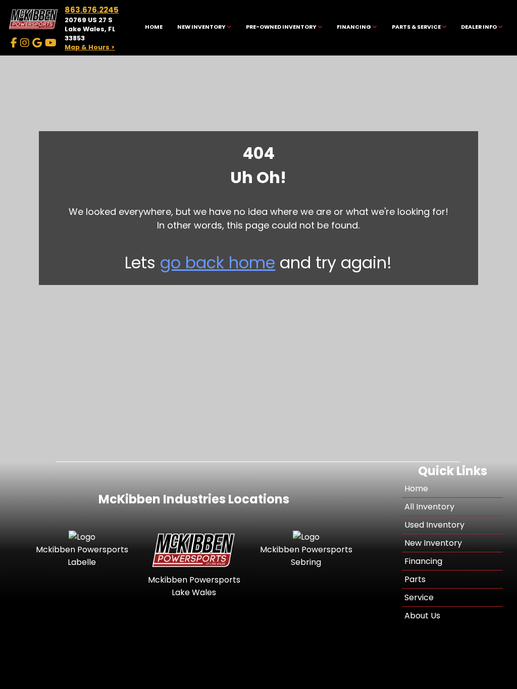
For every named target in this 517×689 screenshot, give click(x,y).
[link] (153, 28)
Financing (423, 561)
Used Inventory (434, 525)
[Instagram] (24, 43)
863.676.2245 (92, 10)
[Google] (37, 43)
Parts (415, 579)
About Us (422, 615)
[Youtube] (51, 43)
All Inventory (429, 506)
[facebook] (14, 43)
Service (419, 597)
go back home (217, 262)
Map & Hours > (90, 47)
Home (416, 488)
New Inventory (433, 543)
